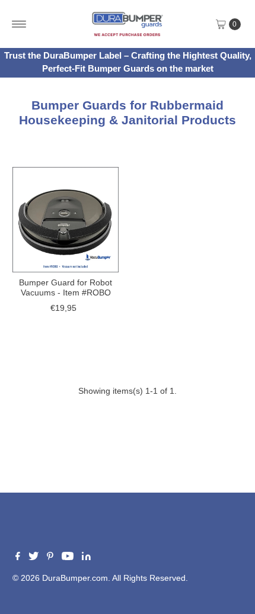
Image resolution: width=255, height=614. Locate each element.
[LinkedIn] (86, 558)
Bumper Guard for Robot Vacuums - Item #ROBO (65, 287)
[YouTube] (68, 558)
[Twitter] (33, 558)
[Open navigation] (19, 24)
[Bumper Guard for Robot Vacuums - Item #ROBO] (65, 220)
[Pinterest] (50, 558)
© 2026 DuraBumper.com (60, 578)
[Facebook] (17, 558)
